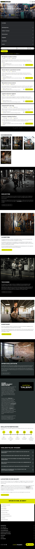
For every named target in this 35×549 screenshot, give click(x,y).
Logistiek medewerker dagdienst (9, 93)
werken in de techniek (6, 292)
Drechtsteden (28, 486)
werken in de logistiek (6, 249)
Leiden (2, 485)
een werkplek (19, 201)
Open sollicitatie (5, 373)
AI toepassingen (5, 519)
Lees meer (2, 13)
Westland (27, 487)
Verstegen (11, 408)
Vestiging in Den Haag (6, 7)
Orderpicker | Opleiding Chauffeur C (9, 116)
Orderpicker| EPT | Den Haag (8, 105)
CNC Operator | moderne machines (9, 56)
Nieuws (4, 517)
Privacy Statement (6, 510)
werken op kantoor (6, 334)
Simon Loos (10, 398)
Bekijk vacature (29, 64)
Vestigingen (4, 508)
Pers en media (5, 512)
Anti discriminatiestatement (7, 516)
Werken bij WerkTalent (6, 514)
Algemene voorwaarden (6, 504)
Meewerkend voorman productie (9, 83)
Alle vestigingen (5, 494)
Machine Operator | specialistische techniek (11, 69)
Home (2, 7)
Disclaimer (4, 506)
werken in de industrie (7, 205)
